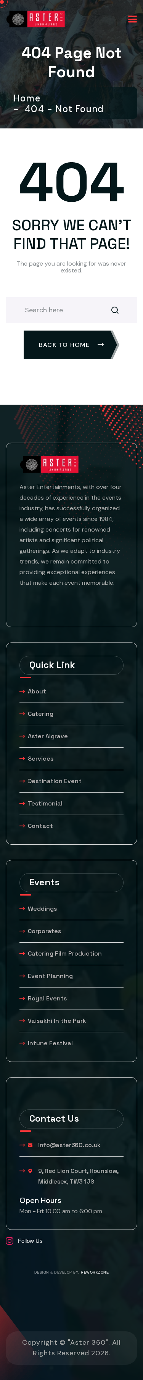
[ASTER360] (36, 18)
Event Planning (50, 976)
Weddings (42, 909)
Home (29, 98)
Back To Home (65, 345)
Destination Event (55, 781)
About (37, 691)
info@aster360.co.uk (69, 1145)
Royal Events (47, 998)
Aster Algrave (48, 736)
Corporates (44, 931)
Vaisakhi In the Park (58, 1021)
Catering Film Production (65, 953)
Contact (40, 826)
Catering (40, 714)
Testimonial (45, 803)
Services (40, 759)
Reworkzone (95, 1272)
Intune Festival (50, 1043)
